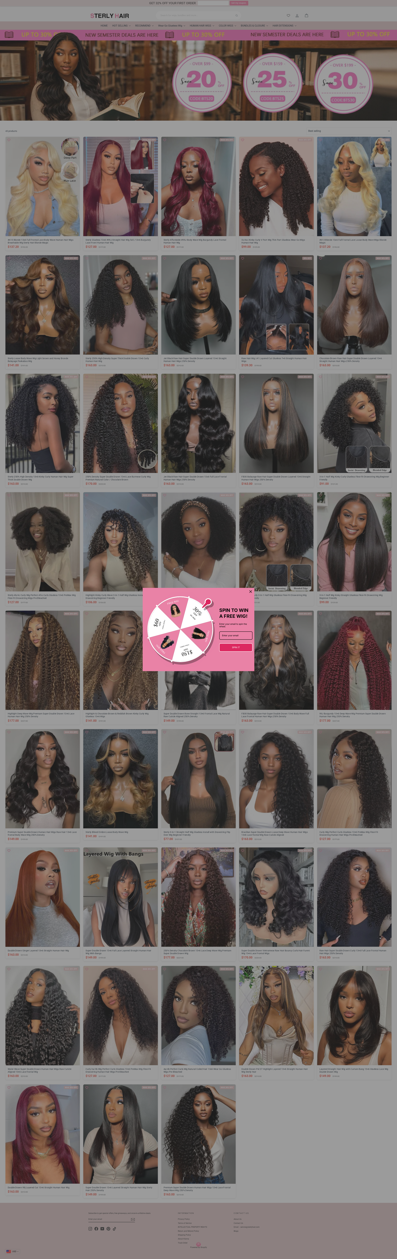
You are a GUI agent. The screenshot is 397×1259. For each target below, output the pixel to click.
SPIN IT (236, 647)
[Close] (250, 591)
